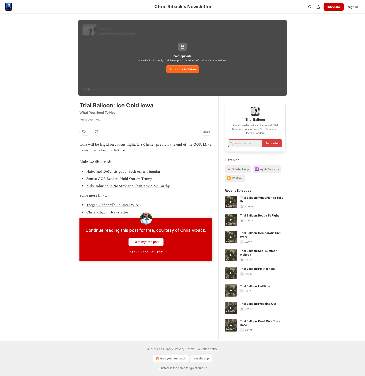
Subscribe (334, 7)
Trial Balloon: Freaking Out (258, 303)
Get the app (201, 358)
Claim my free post (146, 242)
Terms (190, 349)
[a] (231, 202)
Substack (163, 368)
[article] (255, 202)
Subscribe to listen (182, 69)
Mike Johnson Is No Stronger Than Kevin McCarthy (128, 186)
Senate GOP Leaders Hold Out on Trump (119, 179)
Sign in (353, 7)
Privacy (179, 349)
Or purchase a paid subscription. (146, 251)
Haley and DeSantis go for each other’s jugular (123, 171)
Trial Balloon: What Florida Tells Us (261, 199)
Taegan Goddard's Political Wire (112, 205)
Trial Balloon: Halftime (255, 286)
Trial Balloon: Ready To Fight (259, 215)
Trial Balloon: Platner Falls (257, 268)
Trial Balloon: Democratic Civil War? (260, 235)
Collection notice (207, 349)
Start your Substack (172, 358)
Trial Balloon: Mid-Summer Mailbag (258, 252)
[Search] (310, 7)
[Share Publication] (318, 7)
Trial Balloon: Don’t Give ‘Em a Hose (260, 323)
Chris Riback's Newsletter (107, 212)
